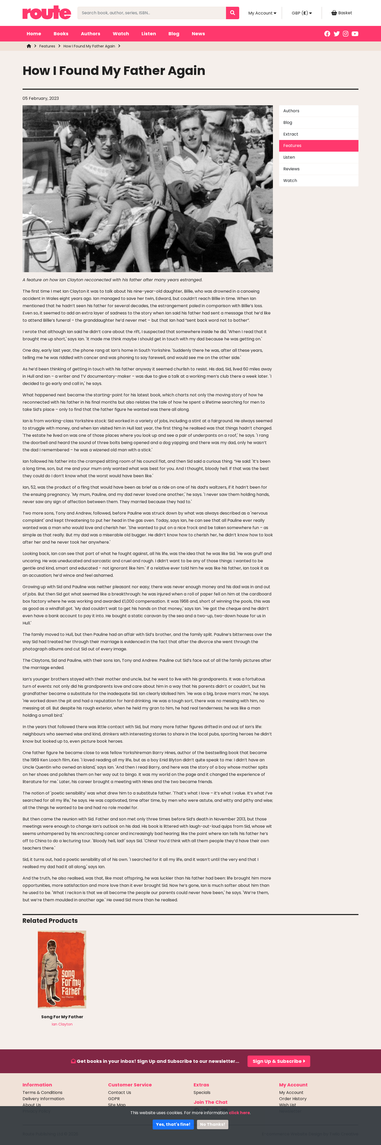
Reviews (291, 169)
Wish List (287, 1105)
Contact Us (119, 1092)
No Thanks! (212, 1124)
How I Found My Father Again (89, 46)
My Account (291, 1092)
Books (61, 33)
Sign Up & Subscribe (278, 1061)
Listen (149, 33)
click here (239, 1113)
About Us (32, 1105)
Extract (290, 134)
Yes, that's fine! (173, 1124)
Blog (173, 33)
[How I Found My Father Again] (148, 188)
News (198, 33)
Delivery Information (43, 1099)
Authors (90, 33)
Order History (293, 1099)
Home (34, 33)
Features (47, 46)
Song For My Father (62, 1017)
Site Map (117, 1105)
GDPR (114, 1099)
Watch (121, 33)
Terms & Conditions (42, 1092)
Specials (202, 1092)
